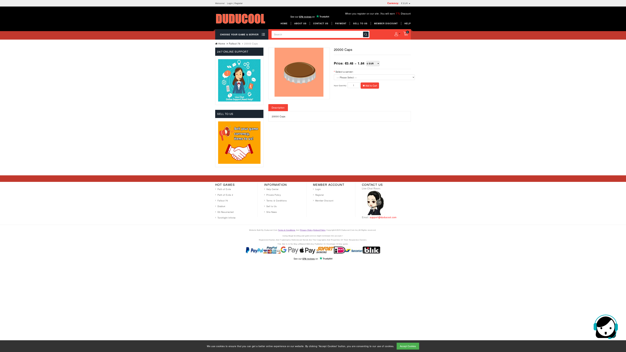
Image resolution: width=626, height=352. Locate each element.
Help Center (272, 189)
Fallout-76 (234, 43)
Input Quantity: (340, 85)
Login (230, 3)
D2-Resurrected (225, 211)
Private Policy (273, 194)
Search (366, 34)
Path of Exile (224, 189)
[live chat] (605, 326)
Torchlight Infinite (226, 217)
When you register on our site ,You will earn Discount (378, 13)
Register (238, 3)
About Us (300, 23)
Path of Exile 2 (225, 194)
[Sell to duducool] (239, 142)
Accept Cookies (408, 346)
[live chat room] (374, 202)
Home (284, 23)
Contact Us (320, 23)
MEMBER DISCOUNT (386, 23)
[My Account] (396, 34)
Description (278, 107)
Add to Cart (371, 85)
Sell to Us (271, 206)
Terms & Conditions (276, 200)
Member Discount (324, 200)
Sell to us (360, 23)
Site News (271, 211)
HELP (407, 23)
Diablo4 (221, 206)
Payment (340, 23)
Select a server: (344, 71)
